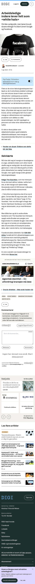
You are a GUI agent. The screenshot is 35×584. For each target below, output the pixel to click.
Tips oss (29, 497)
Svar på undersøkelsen (9, 580)
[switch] (30, 81)
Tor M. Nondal (6, 516)
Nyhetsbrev (12, 296)
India (3, 296)
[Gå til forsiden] (5, 4)
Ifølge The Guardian (9, 180)
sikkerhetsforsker (25, 296)
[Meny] (32, 4)
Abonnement (6, 561)
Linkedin (4, 529)
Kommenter (16, 59)
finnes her (13, 254)
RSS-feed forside (7, 522)
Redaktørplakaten (17, 555)
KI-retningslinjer (7, 547)
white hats (6, 299)
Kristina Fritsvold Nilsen (10, 508)
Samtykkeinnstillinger (9, 540)
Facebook (5, 525)
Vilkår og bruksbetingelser (11, 544)
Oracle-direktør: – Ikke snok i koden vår (18, 290)
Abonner (24, 4)
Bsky (3, 533)
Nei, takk (22, 580)
